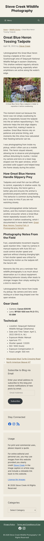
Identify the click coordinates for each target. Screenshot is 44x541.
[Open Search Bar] (39, 20)
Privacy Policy (9, 524)
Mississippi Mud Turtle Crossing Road (23, 359)
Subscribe (15, 401)
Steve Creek (19, 465)
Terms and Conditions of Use (28, 524)
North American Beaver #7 (18, 362)
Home (5, 29)
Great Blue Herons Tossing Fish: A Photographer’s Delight (21, 225)
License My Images (16, 479)
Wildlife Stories (14, 29)
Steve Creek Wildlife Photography (22, 9)
